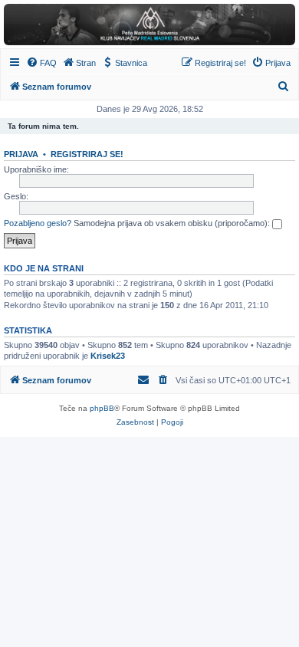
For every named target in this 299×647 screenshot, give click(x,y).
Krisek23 (107, 355)
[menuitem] (41, 63)
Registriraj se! (87, 154)
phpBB (102, 408)
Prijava (21, 154)
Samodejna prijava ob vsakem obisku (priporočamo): (173, 223)
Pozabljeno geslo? (37, 223)
